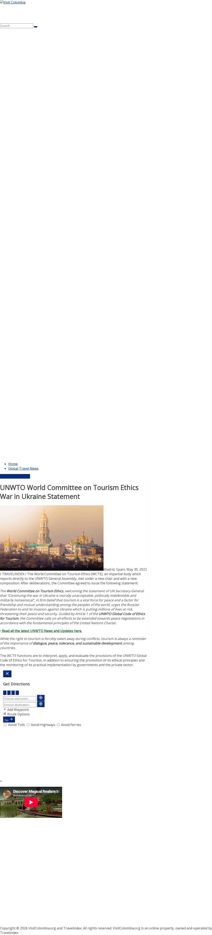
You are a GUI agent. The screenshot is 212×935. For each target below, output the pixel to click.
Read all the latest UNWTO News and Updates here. (41, 631)
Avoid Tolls (16, 724)
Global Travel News (23, 468)
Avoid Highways (43, 724)
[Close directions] (7, 673)
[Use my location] (41, 698)
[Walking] (9, 693)
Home (13, 464)
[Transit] (17, 693)
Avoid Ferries (70, 724)
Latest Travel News (15, 476)
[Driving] (4, 693)
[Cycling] (13, 693)
